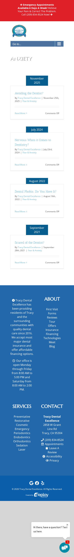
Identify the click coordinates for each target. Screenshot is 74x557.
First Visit (52, 309)
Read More (20, 113)
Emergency (22, 429)
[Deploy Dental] (41, 495)
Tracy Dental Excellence (29, 98)
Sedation (22, 445)
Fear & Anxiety (29, 101)
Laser (21, 449)
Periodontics (22, 433)
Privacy (54, 460)
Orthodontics (22, 441)
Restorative (22, 421)
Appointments (54, 444)
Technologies (52, 338)
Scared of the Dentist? (29, 242)
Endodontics (22, 437)
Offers (52, 326)
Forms (52, 313)
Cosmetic (22, 425)
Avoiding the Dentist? (29, 93)
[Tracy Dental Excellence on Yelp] (42, 483)
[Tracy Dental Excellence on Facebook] (37, 483)
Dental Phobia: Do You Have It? (35, 191)
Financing (52, 334)
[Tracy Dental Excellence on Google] (31, 483)
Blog (52, 346)
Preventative (22, 416)
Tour (52, 322)
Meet (52, 342)
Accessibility (54, 456)
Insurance (52, 330)
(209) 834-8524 (35, 14)
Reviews (52, 317)
